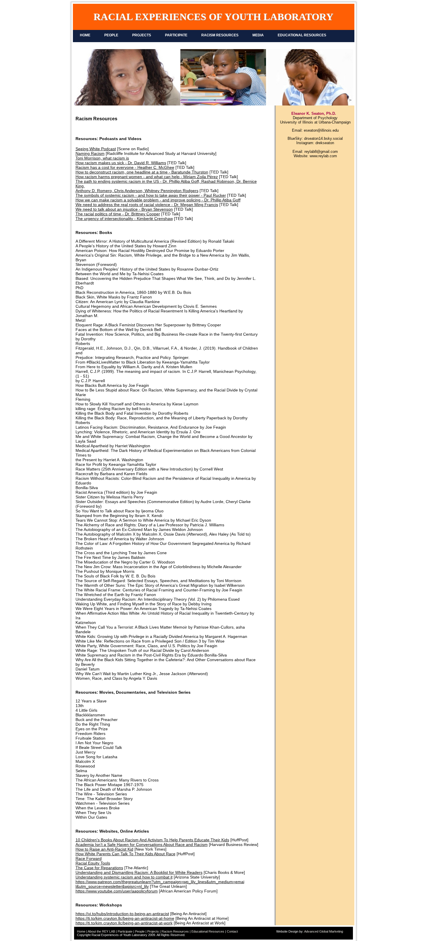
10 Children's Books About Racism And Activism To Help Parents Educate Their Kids (152, 840)
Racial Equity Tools (93, 863)
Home (81, 931)
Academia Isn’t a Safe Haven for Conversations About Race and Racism (142, 844)
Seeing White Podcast (96, 148)
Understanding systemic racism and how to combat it (124, 877)
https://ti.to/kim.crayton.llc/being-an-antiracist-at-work (124, 923)
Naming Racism (90, 153)
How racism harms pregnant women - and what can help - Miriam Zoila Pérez (147, 176)
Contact (232, 931)
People (140, 931)
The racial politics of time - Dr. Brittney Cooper (118, 214)
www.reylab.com (323, 156)
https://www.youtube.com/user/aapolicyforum (117, 891)
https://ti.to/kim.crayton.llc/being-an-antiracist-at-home (125, 918)
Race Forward (89, 858)
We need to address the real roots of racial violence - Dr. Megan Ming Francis (147, 204)
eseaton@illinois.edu (321, 130)
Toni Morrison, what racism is (102, 158)
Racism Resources (175, 931)
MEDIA (258, 35)
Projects (153, 931)
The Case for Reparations (99, 867)
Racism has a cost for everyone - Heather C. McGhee (125, 167)
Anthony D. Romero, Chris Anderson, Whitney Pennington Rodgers (137, 190)
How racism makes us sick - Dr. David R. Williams (121, 162)
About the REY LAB (101, 931)
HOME (85, 35)
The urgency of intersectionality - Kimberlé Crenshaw (124, 218)
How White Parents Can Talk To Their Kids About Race (125, 853)
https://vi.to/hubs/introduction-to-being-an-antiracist (122, 913)
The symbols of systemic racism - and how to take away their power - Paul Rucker (151, 195)
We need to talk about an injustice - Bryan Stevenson (124, 209)
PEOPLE (111, 35)
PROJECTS (141, 35)
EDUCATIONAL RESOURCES (302, 35)
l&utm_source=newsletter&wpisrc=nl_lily (112, 886)
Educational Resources (207, 931)
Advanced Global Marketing (323, 931)
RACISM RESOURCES (219, 35)
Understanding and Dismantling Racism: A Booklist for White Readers (139, 872)
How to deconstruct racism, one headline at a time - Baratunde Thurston (142, 172)
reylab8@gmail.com (321, 151)
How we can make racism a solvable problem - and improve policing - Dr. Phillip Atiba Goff (158, 200)
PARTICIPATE (176, 35)
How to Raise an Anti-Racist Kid (104, 849)
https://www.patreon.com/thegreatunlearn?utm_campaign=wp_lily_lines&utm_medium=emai (160, 881)
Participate (125, 931)
